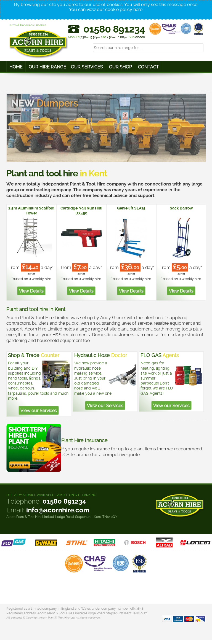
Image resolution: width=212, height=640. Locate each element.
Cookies (41, 24)
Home (16, 66)
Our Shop (120, 66)
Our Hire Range (47, 66)
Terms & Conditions (21, 24)
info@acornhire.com (57, 510)
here (137, 9)
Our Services (87, 66)
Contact (148, 66)
